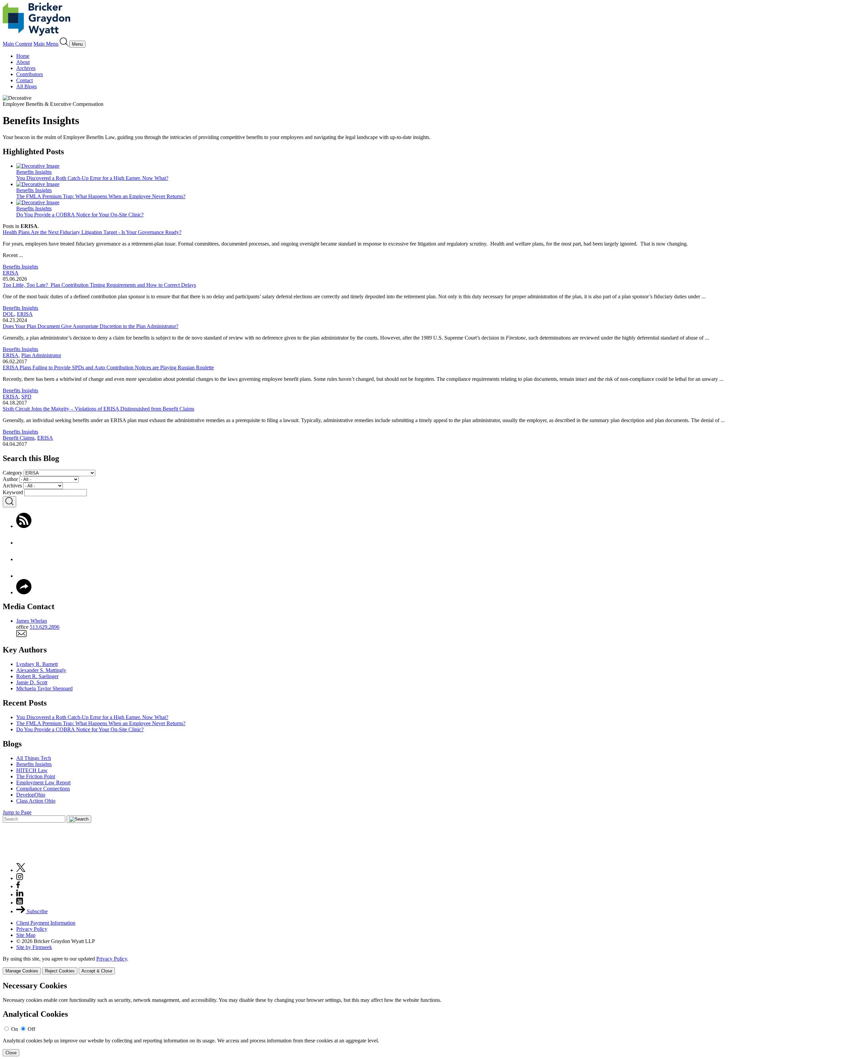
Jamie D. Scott (31, 682)
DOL (8, 314)
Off (31, 1029)
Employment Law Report (43, 782)
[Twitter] (23, 559)
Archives (25, 68)
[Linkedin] (19, 894)
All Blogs (26, 86)
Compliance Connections (43, 788)
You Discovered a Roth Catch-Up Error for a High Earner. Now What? (92, 717)
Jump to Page (17, 812)
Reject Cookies (60, 970)
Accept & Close (96, 970)
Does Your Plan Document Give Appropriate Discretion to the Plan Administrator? (90, 326)
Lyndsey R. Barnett (37, 664)
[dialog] (432, 965)
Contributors (29, 74)
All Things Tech (33, 758)
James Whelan (31, 621)
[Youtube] (19, 902)
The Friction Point (35, 776)
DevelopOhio (30, 795)
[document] (432, 1019)
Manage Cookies (21, 970)
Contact (24, 80)
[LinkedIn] (23, 576)
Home (22, 56)
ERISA (11, 273)
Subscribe (36, 911)
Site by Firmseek (34, 947)
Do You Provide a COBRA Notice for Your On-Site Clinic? (80, 729)
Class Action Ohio (35, 801)
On (14, 1029)
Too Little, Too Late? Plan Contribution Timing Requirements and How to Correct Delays (99, 285)
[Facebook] (23, 543)
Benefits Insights (20, 267)
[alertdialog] (432, 1019)
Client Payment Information (45, 923)
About (23, 62)
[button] (23, 592)
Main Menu (45, 44)
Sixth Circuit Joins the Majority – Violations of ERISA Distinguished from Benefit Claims (98, 409)
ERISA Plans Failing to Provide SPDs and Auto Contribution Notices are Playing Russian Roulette (108, 367)
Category (12, 473)
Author (10, 479)
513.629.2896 (44, 627)
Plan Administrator (41, 355)
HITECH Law (32, 770)
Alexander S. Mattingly (41, 670)
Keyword (13, 492)
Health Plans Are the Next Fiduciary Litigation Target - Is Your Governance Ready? (92, 232)
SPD (26, 396)
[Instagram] (20, 878)
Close (11, 1052)
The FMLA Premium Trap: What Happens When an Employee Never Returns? (101, 723)
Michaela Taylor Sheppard (44, 688)
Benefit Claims (18, 438)
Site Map (25, 935)
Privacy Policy (31, 929)
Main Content (17, 44)
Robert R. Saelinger (37, 676)
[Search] (64, 44)
